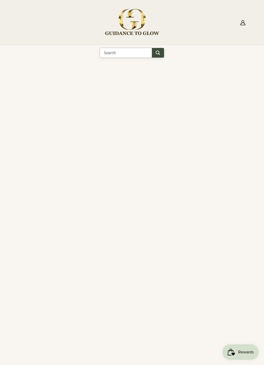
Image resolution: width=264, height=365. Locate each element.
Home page (117, 132)
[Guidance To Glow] (132, 22)
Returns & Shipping (130, 259)
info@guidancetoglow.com (55, 317)
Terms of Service (128, 278)
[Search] (158, 53)
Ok (240, 277)
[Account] (242, 22)
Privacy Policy (126, 272)
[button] (28, 345)
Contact (120, 284)
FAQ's (117, 265)
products (179, 132)
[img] (18, 327)
